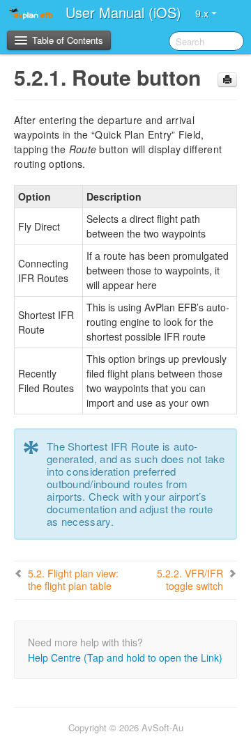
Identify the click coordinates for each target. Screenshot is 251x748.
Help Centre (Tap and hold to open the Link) (125, 657)
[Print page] (227, 79)
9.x (203, 13)
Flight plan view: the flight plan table (73, 579)
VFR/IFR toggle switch (190, 579)
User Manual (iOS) (123, 12)
